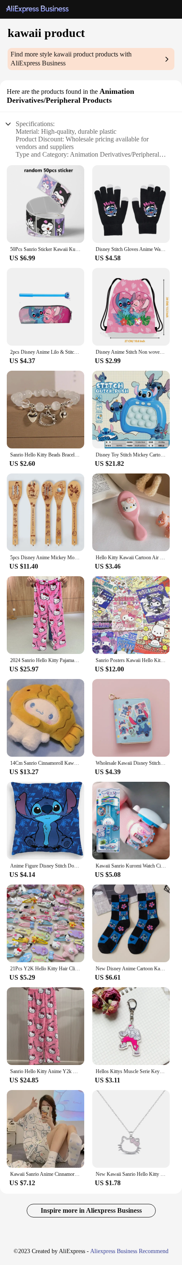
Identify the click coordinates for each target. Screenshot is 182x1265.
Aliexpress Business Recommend (129, 1251)
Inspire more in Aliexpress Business (91, 1210)
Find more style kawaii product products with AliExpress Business (71, 59)
